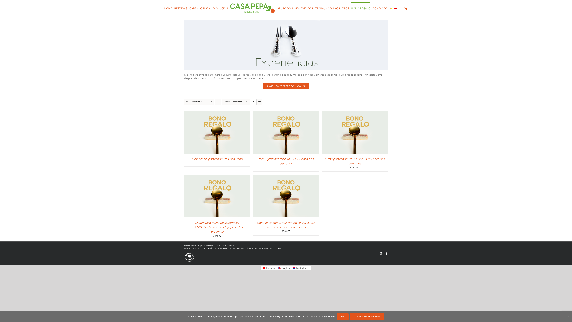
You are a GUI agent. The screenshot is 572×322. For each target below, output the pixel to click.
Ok (342, 316)
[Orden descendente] (218, 102)
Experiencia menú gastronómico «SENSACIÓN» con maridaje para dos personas (217, 227)
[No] (568, 316)
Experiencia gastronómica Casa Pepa (217, 159)
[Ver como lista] (259, 102)
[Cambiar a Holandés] (399, 8)
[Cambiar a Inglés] (394, 8)
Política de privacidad (238, 248)
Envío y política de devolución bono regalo (265, 248)
